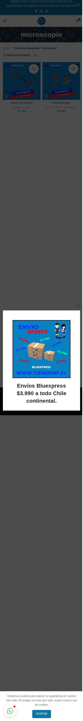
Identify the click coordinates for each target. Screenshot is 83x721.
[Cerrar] (78, 305)
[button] (10, 711)
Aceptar (41, 714)
